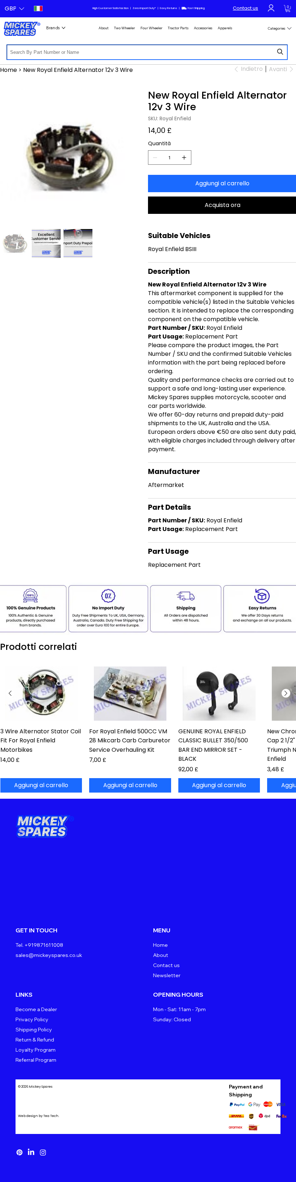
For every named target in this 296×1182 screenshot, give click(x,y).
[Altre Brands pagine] (63, 28)
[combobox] (147, 52)
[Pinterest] (19, 1152)
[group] (148, 729)
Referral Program (36, 1060)
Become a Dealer (36, 1009)
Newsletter (166, 975)
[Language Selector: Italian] (38, 8)
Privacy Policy (32, 1019)
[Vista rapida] (41, 694)
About (160, 955)
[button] (14, 8)
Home (160, 945)
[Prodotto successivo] (286, 693)
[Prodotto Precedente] (10, 693)
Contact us (245, 8)
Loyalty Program (36, 1050)
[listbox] (14, 8)
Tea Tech (50, 1116)
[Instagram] (43, 1152)
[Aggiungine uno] (184, 157)
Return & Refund (35, 1039)
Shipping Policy (34, 1029)
